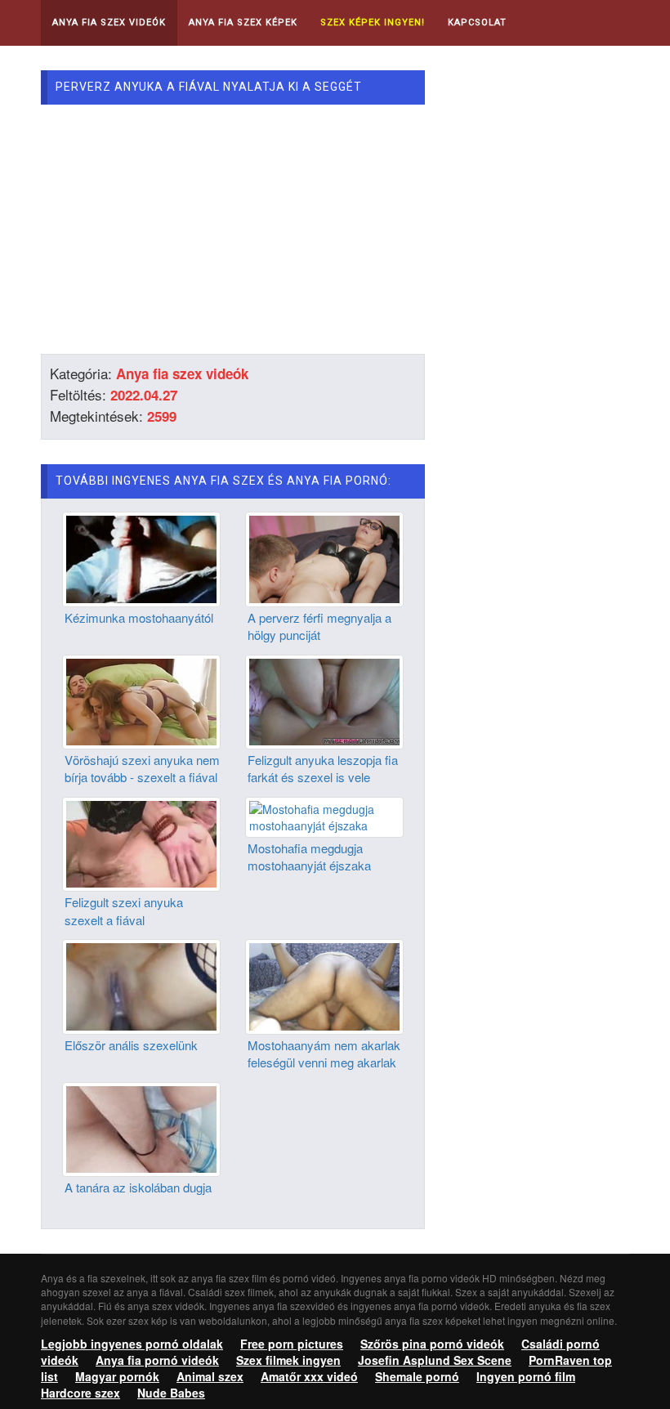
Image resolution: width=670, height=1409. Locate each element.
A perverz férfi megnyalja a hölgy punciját (319, 626)
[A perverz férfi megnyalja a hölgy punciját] (324, 557)
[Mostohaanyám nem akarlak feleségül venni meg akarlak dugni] (324, 985)
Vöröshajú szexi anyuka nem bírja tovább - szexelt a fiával (142, 768)
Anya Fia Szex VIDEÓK (109, 22)
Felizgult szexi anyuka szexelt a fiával (124, 910)
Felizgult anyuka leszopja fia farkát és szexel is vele (323, 768)
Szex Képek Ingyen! (372, 22)
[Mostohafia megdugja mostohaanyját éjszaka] (324, 815)
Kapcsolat (477, 22)
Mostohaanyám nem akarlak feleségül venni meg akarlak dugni (324, 1062)
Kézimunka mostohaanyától (139, 617)
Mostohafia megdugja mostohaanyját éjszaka (309, 856)
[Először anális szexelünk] (141, 985)
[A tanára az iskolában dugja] (141, 1128)
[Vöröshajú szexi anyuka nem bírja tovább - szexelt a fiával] (141, 699)
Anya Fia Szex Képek (243, 22)
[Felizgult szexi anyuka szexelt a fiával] (141, 842)
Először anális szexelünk (131, 1044)
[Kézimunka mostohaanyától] (141, 557)
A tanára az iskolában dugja (138, 1187)
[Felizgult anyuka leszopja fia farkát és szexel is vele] (324, 699)
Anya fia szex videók (182, 373)
